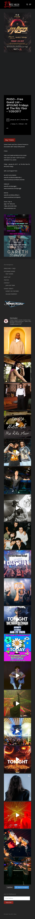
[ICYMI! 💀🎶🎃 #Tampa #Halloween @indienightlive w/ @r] (17, 536)
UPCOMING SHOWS (9, 271)
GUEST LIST (7, 277)
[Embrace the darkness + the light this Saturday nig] (17, 815)
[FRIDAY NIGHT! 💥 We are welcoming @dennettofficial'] (17, 424)
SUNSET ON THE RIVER (12, 291)
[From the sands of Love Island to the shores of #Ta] (17, 368)
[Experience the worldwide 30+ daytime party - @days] (17, 563)
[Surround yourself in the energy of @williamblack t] (17, 703)
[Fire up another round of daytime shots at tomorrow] (17, 731)
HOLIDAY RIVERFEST (11, 294)
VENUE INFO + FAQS (9, 268)
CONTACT (7, 283)
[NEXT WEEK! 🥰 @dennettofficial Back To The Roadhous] (17, 675)
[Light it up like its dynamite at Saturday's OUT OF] (17, 843)
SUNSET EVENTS (8, 288)
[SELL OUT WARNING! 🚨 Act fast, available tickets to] (17, 870)
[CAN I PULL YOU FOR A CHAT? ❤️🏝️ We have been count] (17, 591)
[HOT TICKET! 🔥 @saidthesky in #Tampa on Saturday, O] (17, 340)
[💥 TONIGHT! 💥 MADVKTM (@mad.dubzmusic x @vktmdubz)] (17, 759)
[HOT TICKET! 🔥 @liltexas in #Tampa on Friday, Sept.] (17, 508)
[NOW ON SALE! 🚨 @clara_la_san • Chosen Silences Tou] (17, 787)
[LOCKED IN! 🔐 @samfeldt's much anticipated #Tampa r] (17, 480)
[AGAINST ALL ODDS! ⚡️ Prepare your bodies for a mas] (17, 452)
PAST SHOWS (9, 274)
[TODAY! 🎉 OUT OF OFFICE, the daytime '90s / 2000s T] (17, 647)
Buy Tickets (9, 140)
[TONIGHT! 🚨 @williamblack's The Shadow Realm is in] (17, 619)
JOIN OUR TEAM (10, 285)
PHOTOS (6, 280)
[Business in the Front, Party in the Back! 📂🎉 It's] (17, 396)
